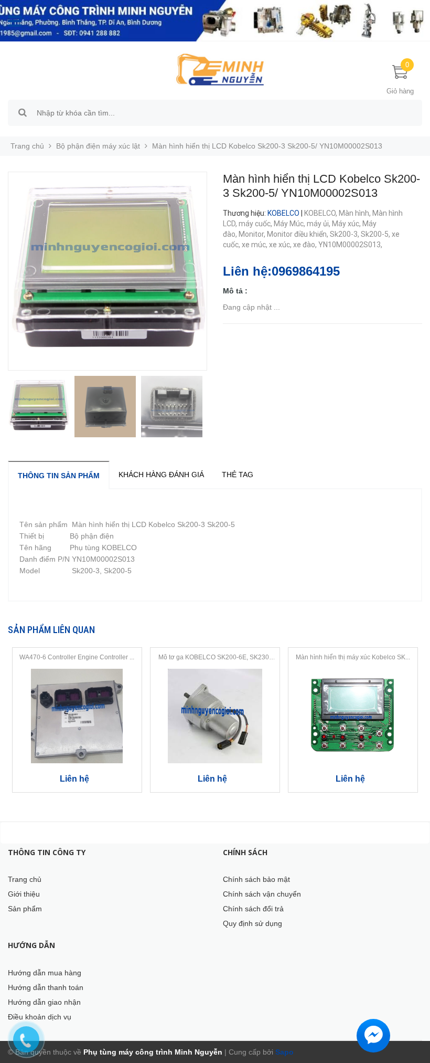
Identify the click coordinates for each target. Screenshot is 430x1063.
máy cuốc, (256, 223)
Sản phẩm (25, 908)
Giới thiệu (24, 894)
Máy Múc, (290, 223)
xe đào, (305, 244)
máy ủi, (319, 223)
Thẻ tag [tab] (237, 474)
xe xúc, (281, 244)
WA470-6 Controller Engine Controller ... (76, 657)
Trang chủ (24, 879)
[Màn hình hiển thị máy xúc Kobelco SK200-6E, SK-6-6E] (353, 716)
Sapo (283, 1052)
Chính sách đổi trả (253, 908)
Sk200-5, (376, 234)
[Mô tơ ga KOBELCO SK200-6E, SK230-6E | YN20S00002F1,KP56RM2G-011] (215, 716)
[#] (215, 20)
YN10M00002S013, (351, 244)
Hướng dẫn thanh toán (45, 987)
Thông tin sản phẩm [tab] (59, 475)
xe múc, (255, 244)
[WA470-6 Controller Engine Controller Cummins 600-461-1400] (77, 716)
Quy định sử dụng (252, 923)
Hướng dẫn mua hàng (44, 973)
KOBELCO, (321, 213)
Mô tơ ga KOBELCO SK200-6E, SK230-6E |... (214, 658)
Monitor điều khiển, (298, 234)
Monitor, (253, 234)
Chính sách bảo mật (256, 879)
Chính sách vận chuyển (262, 894)
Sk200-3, (345, 234)
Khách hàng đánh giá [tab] (161, 474)
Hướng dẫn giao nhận (44, 1002)
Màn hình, (355, 213)
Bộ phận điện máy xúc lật (98, 146)
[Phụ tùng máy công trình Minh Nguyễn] (220, 69)
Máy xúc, (347, 223)
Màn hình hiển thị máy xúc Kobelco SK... (353, 657)
